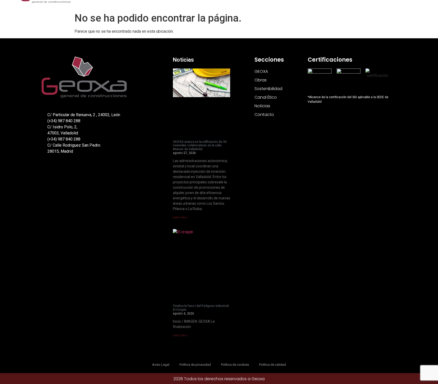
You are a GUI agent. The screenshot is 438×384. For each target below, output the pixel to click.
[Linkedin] (55, 170)
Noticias (183, 60)
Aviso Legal (160, 364)
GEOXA (261, 71)
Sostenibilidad (268, 89)
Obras (260, 80)
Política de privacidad (195, 364)
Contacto (264, 114)
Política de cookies (235, 364)
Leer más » (180, 217)
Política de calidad (272, 364)
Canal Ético (265, 97)
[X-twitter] (44, 170)
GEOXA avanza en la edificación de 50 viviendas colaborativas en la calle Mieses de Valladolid (200, 145)
